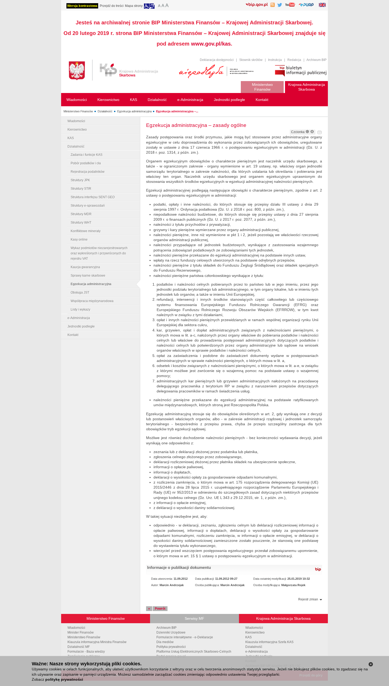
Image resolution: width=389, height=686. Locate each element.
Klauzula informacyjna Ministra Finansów (96, 642)
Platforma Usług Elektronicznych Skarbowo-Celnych (193, 651)
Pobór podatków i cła (86, 163)
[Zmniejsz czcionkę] (312, 132)
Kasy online (79, 239)
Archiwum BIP (316, 60)
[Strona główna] (119, 71)
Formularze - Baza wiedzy (86, 651)
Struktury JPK (80, 180)
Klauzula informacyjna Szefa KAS (269, 642)
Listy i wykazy (80, 309)
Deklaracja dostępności (217, 60)
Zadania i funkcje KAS (86, 155)
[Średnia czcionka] (163, 6)
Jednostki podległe (81, 326)
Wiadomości (76, 121)
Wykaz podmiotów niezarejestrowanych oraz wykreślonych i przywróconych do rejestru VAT (99, 253)
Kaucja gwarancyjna (85, 267)
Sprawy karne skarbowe (88, 275)
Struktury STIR (81, 189)
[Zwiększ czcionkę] (307, 132)
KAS (70, 138)
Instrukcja (275, 60)
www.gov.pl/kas (211, 44)
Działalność (105, 111)
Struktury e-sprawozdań (88, 205)
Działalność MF (78, 647)
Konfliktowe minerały (86, 231)
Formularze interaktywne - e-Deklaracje (184, 637)
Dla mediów (165, 642)
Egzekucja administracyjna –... (177, 111)
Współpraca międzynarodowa (92, 301)
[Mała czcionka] (158, 6)
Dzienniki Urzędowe (171, 632)
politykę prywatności (64, 679)
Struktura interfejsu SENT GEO (93, 197)
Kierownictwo (77, 129)
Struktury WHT (81, 222)
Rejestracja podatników (88, 172)
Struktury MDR (81, 214)
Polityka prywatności (171, 647)
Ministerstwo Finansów (78, 111)
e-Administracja (78, 318)
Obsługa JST (80, 292)
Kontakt (72, 335)
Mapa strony (134, 6)
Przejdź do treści (112, 6)
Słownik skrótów (251, 60)
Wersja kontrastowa (82, 6)
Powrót (160, 608)
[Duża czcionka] (168, 6)
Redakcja (294, 60)
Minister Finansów (80, 632)
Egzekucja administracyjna (134, 111)
